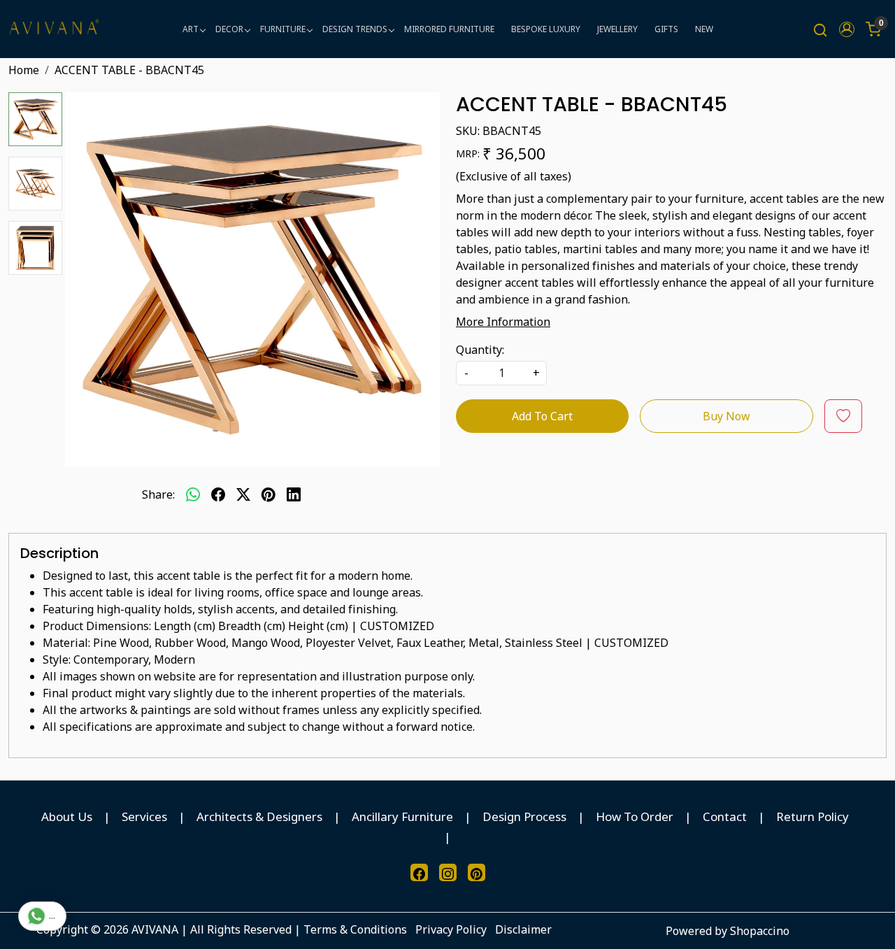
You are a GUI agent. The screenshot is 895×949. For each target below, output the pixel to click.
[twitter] (243, 494)
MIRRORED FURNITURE (449, 29)
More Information (503, 321)
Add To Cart (542, 416)
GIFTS (666, 29)
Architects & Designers (259, 816)
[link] (820, 29)
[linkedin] (293, 494)
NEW (704, 29)
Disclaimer (523, 929)
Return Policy (812, 816)
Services (144, 816)
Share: (158, 494)
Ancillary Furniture (402, 816)
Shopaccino (759, 931)
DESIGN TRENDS (354, 29)
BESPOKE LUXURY (545, 29)
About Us (66, 816)
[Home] (53, 29)
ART (190, 29)
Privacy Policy (451, 929)
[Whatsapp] (193, 494)
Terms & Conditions (355, 929)
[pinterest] (268, 494)
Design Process (524, 816)
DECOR (229, 29)
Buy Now (726, 416)
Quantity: (480, 349)
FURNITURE (283, 29)
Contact (725, 816)
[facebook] (218, 494)
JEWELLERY (617, 29)
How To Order (634, 816)
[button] (846, 29)
